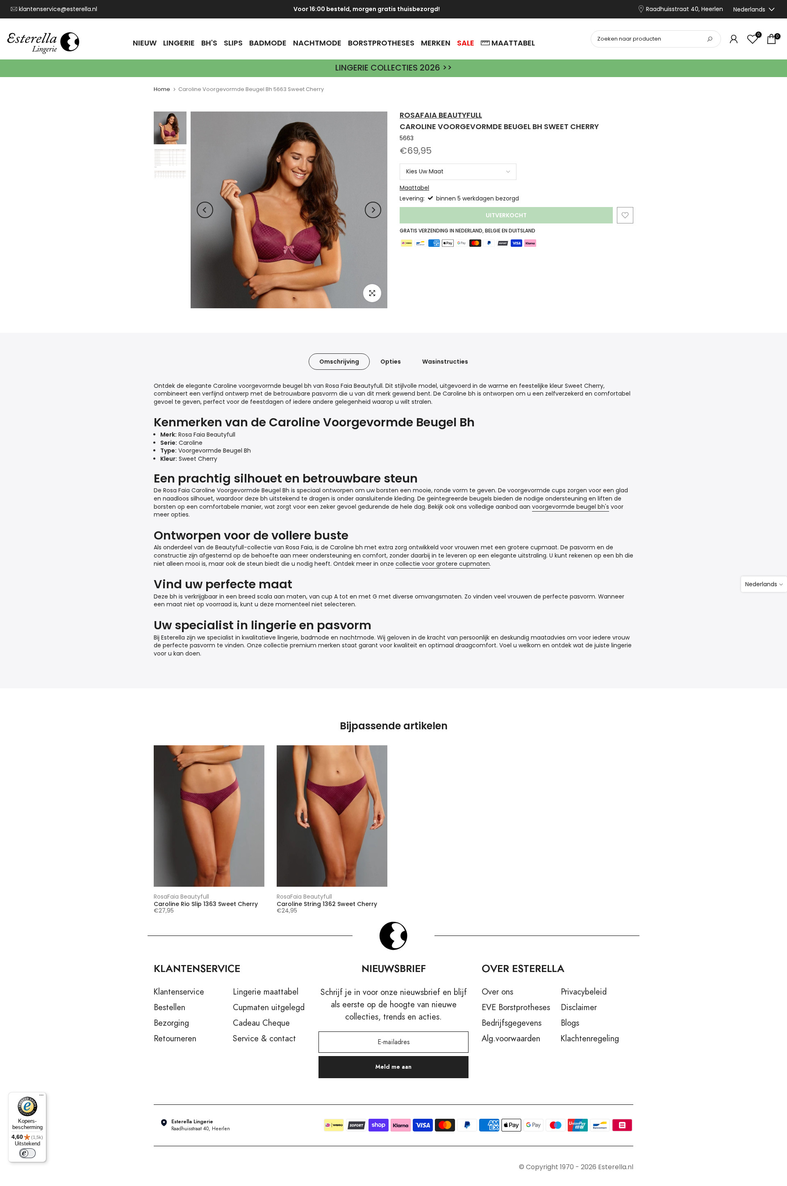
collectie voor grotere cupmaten (443, 564)
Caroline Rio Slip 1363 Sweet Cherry (206, 904)
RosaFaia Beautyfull (441, 115)
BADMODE (268, 43)
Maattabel (414, 188)
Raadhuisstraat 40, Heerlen (684, 9)
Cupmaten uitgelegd (269, 1008)
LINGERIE (179, 43)
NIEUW (145, 43)
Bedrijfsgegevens (511, 1023)
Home (162, 89)
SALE (465, 43)
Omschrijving (339, 361)
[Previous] (205, 210)
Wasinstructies (445, 361)
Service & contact (264, 1039)
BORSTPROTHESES (381, 43)
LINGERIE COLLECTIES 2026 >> (393, 68)
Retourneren (175, 1039)
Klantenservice (179, 992)
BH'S (209, 43)
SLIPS (233, 43)
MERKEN (435, 43)
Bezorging (171, 1023)
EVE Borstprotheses (516, 1008)
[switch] (27, 1153)
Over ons (497, 992)
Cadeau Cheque (261, 1023)
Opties (390, 361)
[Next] (373, 210)
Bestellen (169, 1008)
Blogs (570, 1023)
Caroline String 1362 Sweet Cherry (327, 904)
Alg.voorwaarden (511, 1039)
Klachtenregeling (590, 1039)
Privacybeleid (584, 992)
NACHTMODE (317, 43)
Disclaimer (579, 1008)
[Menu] (41, 1097)
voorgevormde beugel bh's (570, 507)
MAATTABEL (513, 43)
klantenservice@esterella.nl (58, 9)
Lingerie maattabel (265, 992)
